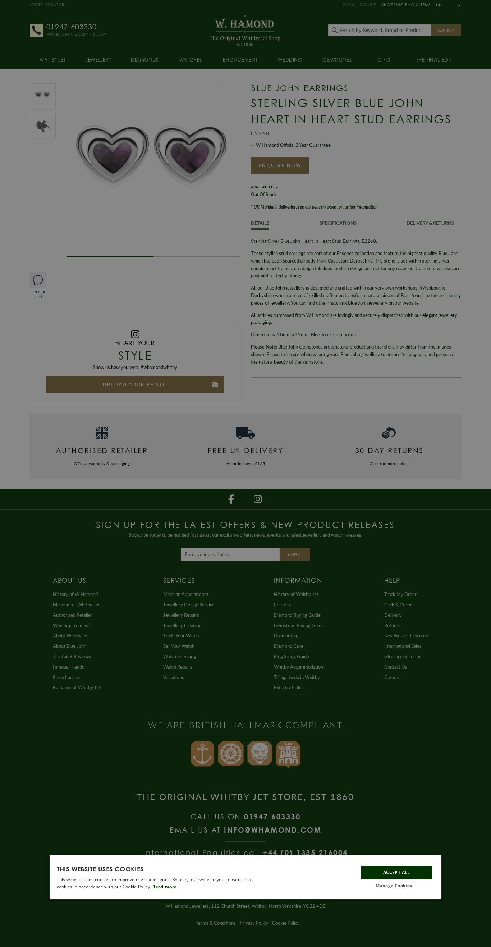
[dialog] (245, 877)
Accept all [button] (396, 873)
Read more (164, 887)
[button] (396, 886)
